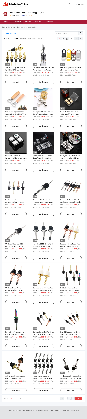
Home (6, 22)
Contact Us (49, 22)
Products (18, 22)
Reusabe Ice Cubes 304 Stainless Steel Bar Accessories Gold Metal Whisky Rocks (15, 158)
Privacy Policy (75, 410)
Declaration (65, 410)
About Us (28, 22)
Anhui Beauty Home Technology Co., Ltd (27, 12)
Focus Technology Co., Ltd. (29, 410)
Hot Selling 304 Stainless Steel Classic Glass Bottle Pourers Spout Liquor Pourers (43, 246)
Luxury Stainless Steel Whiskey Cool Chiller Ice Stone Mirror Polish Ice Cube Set (70, 158)
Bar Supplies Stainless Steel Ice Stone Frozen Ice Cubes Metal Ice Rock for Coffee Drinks (43, 114)
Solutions (38, 22)
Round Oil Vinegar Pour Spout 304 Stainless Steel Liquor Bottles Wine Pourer (70, 334)
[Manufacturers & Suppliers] (15, 4)
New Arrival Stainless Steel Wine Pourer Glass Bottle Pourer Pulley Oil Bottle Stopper (43, 70)
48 (20, 398)
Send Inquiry (16, 82)
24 (11, 398)
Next (78, 398)
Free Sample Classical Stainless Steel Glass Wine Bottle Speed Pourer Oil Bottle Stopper (70, 202)
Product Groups (11, 33)
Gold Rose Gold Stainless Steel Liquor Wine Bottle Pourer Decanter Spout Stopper (15, 378)
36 (16, 398)
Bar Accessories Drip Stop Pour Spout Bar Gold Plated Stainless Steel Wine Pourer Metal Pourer (43, 290)
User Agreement (55, 410)
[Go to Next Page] (81, 38)
